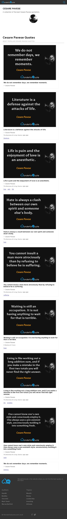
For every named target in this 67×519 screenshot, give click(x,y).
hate (5, 242)
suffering (6, 295)
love (5, 189)
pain (9, 189)
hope (5, 348)
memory (6, 469)
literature (6, 138)
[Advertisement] (33, 28)
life (13, 189)
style (5, 457)
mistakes (9, 402)
